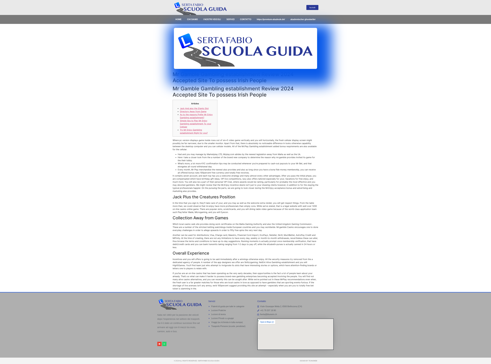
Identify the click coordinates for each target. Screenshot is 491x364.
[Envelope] (159, 344)
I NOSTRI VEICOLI (212, 19)
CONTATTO (245, 19)
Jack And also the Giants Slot (194, 108)
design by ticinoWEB (308, 361)
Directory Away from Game (193, 111)
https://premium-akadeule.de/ (271, 19)
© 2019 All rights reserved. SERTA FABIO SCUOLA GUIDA (196, 361)
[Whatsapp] (164, 344)
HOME (178, 19)
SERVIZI (230, 19)
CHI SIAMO (192, 19)
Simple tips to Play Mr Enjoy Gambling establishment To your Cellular (195, 123)
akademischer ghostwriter (303, 19)
